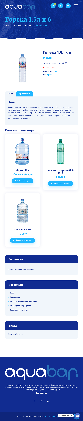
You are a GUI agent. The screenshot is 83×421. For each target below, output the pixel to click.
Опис (10, 94)
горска (49, 75)
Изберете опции (23, 181)
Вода (55, 71)
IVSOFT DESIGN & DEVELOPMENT (54, 416)
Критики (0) (24, 94)
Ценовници (41, 393)
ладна (20, 334)
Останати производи (19, 310)
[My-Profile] (60, 5)
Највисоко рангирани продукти (23, 301)
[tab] (10, 93)
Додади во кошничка (61, 183)
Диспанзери (15, 297)
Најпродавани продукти (20, 306)
